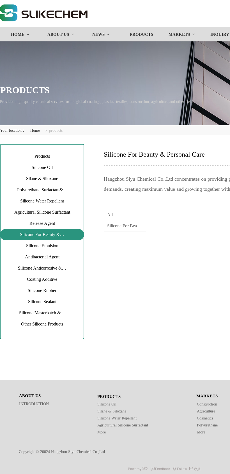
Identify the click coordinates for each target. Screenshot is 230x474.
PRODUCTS (141, 34)
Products (42, 156)
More (101, 432)
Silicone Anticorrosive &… (42, 268)
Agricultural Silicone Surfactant (42, 212)
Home (35, 130)
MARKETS (179, 34)
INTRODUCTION (34, 404)
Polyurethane (207, 425)
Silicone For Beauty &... (126, 225)
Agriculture (206, 411)
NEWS (98, 34)
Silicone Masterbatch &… (42, 312)
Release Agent (42, 223)
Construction (207, 404)
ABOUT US (58, 34)
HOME (17, 34)
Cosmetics (205, 418)
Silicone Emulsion (42, 245)
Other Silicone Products (42, 324)
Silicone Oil (42, 167)
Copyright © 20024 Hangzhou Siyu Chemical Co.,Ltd (62, 452)
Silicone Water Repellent (42, 201)
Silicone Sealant (42, 301)
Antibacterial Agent (42, 256)
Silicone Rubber (42, 290)
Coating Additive (42, 279)
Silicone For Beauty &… (42, 234)
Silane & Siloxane (42, 178)
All (110, 214)
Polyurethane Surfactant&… (42, 189)
